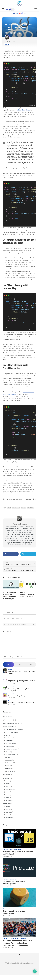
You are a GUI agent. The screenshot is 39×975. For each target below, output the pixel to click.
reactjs (23, 508)
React (7, 44)
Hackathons (9, 740)
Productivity (9, 817)
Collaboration (8, 720)
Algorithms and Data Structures (14, 729)
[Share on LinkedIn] (19, 33)
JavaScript (11, 686)
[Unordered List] (15, 624)
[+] (26, 624)
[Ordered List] (13, 624)
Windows (8, 800)
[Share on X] (6, 33)
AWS (7, 735)
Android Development (11, 732)
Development (11, 700)
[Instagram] (22, 13)
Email (7, 783)
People (7, 815)
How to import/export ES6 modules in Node (27, 594)
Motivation (8, 812)
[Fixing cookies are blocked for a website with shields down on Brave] (5, 679)
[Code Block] (20, 624)
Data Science (9, 738)
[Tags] (30, 664)
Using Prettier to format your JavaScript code (15, 882)
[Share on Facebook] (10, 33)
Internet (8, 792)
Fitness (8, 806)
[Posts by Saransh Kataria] (7, 37)
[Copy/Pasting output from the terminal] (5, 702)
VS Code (8, 752)
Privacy (8, 795)
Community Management (12, 723)
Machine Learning (10, 743)
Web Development (10, 754)
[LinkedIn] (16, 13)
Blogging (7, 716)
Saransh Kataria (20, 524)
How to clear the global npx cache (19, 696)
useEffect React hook (23, 110)
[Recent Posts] (8, 664)
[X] (25, 13)
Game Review (9, 789)
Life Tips (8, 809)
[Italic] (7, 624)
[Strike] (11, 624)
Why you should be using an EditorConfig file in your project (9, 595)
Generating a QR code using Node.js (19, 689)
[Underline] (9, 624)
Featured (7, 774)
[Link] (22, 624)
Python (9, 766)
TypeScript (10, 771)
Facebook (8, 786)
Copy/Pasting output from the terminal (21, 703)
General (10, 669)
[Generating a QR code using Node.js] (5, 688)
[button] (36, 9)
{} (24, 624)
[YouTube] (19, 13)
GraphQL (9, 760)
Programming (9, 746)
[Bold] (4, 624)
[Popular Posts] (19, 664)
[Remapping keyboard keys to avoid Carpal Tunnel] (5, 670)
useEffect (30, 508)
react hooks (16, 508)
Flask (8, 757)
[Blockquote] (17, 624)
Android (8, 781)
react (9, 508)
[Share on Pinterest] (15, 33)
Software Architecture (11, 749)
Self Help (7, 804)
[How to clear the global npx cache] (5, 695)
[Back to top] (19, 955)
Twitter (8, 797)
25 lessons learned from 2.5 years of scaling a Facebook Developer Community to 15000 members (17, 943)
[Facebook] (14, 13)
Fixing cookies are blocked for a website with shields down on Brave (21, 681)
